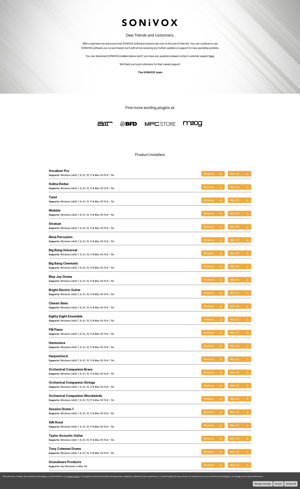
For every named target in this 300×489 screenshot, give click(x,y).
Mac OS (234, 173)
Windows (208, 173)
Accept (278, 483)
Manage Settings (263, 483)
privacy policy (73, 476)
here (211, 56)
